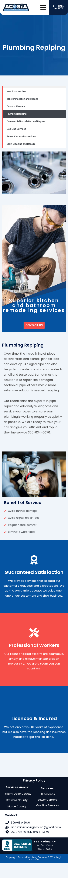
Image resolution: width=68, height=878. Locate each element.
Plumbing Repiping (16, 113)
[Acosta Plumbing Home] (18, 7)
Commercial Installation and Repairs (26, 121)
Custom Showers (16, 106)
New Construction (16, 91)
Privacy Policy (34, 780)
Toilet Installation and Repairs (22, 98)
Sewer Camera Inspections (21, 136)
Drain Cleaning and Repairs (21, 143)
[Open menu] (43, 7)
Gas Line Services (16, 128)
